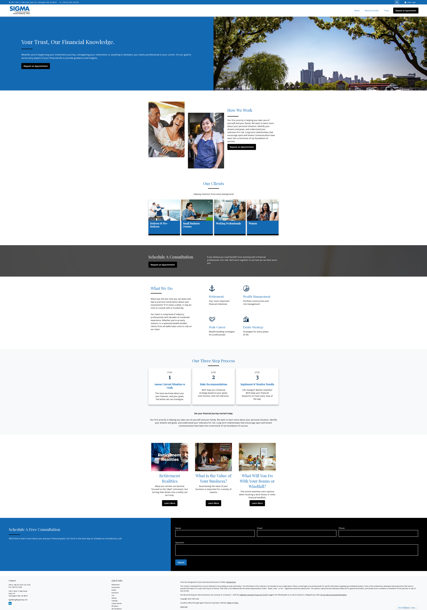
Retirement (116, 585)
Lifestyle (115, 601)
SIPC (236, 603)
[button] (357, 10)
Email (259, 528)
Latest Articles (117, 603)
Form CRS (183, 607)
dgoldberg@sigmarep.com (18, 600)
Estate (114, 590)
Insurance (115, 593)
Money (114, 598)
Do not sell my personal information (333, 595)
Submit (180, 562)
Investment (116, 587)
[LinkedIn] (396, 2)
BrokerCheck (231, 582)
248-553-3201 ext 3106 (22, 585)
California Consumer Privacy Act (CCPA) (253, 595)
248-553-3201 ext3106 (70, 2)
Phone (342, 528)
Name (178, 528)
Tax (113, 595)
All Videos (115, 606)
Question (179, 542)
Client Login (411, 2)
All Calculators (117, 609)
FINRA (229, 603)
